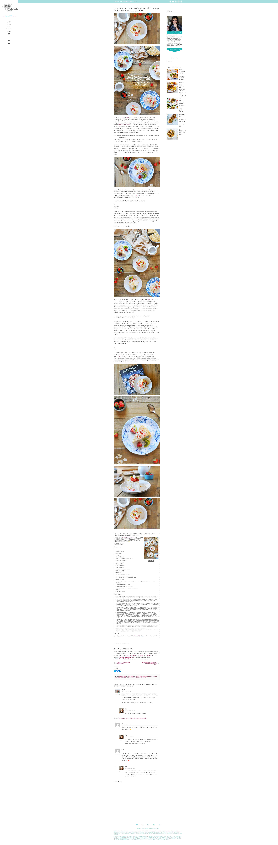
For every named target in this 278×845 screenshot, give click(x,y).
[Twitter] (173, 1)
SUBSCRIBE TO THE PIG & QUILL (129, 1)
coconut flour (130, 676)
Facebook (128, 655)
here (120, 356)
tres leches (143, 677)
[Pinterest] (178, 1)
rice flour (129, 677)
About (142, 828)
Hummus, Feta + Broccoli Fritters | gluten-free (182, 120)
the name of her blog (124, 124)
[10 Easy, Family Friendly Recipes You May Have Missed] (172, 103)
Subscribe (156, 828)
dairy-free (145, 676)
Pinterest (149, 655)
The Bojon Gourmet (123, 117)
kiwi (119, 677)
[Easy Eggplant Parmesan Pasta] (172, 134)
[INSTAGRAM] (9, 34)
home (138, 828)
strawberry (136, 677)
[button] (151, 561)
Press (146, 828)
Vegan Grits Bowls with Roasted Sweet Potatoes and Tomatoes (182, 89)
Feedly (119, 659)
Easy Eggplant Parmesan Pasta (182, 132)
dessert (151, 676)
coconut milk (138, 676)
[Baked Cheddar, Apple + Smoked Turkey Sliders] (172, 74)
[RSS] (181, 1)
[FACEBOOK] (9, 37)
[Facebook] (170, 1)
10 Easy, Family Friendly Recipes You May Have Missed (182, 105)
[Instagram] (176, 1)
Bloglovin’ (125, 659)
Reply (117, 694)
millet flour (124, 677)
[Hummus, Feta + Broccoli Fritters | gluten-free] (172, 119)
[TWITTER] (9, 44)
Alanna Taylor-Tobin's (128, 537)
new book (137, 195)
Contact (151, 828)
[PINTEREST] (9, 40)
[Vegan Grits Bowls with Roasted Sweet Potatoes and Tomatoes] (172, 87)
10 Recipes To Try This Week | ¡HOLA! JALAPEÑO (133, 718)
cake (125, 676)
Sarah (123, 689)
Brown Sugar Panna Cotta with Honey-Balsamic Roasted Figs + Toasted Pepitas (149, 663)
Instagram (140, 655)
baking (121, 676)
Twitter (134, 655)
